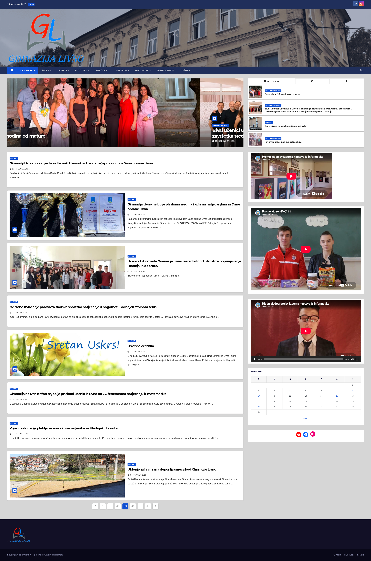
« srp (305, 418)
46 (132, 506)
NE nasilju (337, 555)
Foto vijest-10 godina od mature (283, 94)
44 (117, 506)
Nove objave (273, 81)
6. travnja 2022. (138, 475)
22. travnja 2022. (21, 169)
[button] (361, 70)
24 (259, 407)
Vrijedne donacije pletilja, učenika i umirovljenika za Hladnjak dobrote (63, 428)
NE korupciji (349, 555)
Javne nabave (165, 70)
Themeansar (57, 555)
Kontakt (360, 555)
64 (148, 506)
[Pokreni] (254, 359)
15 (337, 396)
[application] (306, 331)
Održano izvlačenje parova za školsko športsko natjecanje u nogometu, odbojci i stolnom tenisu (84, 307)
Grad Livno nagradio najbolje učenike (286, 126)
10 (259, 396)
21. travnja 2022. (139, 215)
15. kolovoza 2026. (32, 141)
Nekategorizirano (27, 125)
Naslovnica (27, 70)
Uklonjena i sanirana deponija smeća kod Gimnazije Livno (172, 469)
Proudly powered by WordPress (20, 555)
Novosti (268, 122)
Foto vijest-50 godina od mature (283, 142)
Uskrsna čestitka (141, 346)
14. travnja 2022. (139, 271)
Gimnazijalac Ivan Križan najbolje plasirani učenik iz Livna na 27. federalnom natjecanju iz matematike (88, 394)
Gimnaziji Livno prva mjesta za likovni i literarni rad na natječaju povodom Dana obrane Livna (81, 163)
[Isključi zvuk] (352, 359)
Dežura (185, 70)
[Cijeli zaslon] (356, 359)
